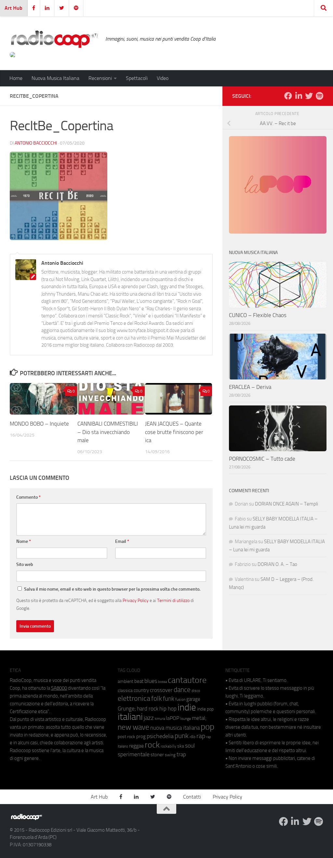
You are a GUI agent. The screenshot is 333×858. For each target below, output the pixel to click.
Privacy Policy (136, 600)
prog (141, 736)
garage (193, 699)
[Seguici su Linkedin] (298, 96)
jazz (149, 718)
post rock (126, 736)
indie (187, 707)
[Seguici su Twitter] (309, 96)
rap (200, 736)
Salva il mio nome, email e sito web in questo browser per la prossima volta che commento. (112, 589)
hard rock (147, 709)
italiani (130, 717)
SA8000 (59, 688)
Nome (23, 541)
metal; (199, 718)
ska (180, 746)
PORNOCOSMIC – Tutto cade (262, 458)
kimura (160, 719)
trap (181, 754)
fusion (180, 699)
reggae (136, 746)
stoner (157, 755)
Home (15, 78)
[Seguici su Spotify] (319, 96)
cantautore (187, 680)
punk (182, 736)
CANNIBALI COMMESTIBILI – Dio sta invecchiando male (107, 431)
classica (125, 690)
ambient (125, 681)
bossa (162, 682)
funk (168, 698)
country (141, 690)
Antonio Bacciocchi (36, 143)
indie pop (205, 709)
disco (196, 690)
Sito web (24, 564)
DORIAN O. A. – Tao (277, 564)
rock (152, 745)
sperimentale (134, 754)
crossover (161, 690)
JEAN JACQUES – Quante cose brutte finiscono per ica (174, 431)
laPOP (172, 718)
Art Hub (13, 8)
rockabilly (168, 746)
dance (182, 689)
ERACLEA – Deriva (250, 387)
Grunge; (127, 709)
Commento (28, 497)
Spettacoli (137, 78)
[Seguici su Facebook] (288, 96)
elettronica (134, 698)
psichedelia (160, 736)
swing (170, 754)
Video (162, 78)
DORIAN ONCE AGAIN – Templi (286, 504)
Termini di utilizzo (173, 600)
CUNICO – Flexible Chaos (257, 315)
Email (122, 541)
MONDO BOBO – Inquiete (39, 423)
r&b (192, 736)
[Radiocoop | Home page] (54, 39)
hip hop (168, 708)
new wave (133, 727)
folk (156, 698)
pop (207, 727)
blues (150, 681)
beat (138, 681)
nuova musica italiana (175, 727)
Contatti (192, 797)
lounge (185, 718)
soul (190, 745)
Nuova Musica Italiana (55, 78)
